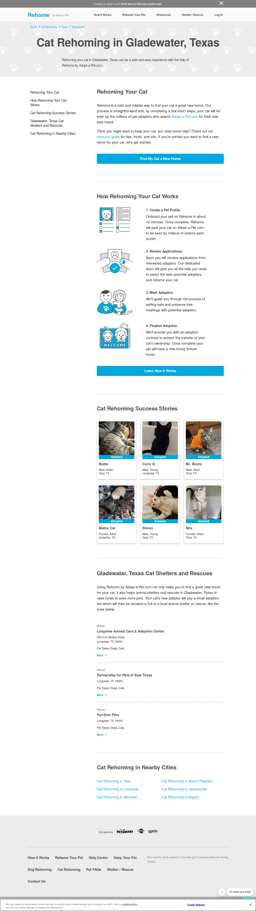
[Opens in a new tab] (126, 831)
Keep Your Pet (125, 857)
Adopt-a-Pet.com (185, 116)
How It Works (102, 15)
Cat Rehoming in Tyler (114, 780)
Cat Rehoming (49, 27)
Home (33, 27)
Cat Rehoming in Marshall (117, 796)
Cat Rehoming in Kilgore (180, 796)
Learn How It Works (160, 370)
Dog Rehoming (40, 869)
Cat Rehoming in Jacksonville (184, 788)
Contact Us (37, 881)
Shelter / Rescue (192, 15)
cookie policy (130, 904)
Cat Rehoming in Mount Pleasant (187, 780)
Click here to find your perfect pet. (141, 4)
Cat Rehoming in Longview (117, 788)
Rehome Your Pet (133, 15)
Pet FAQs (93, 869)
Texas (64, 27)
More (100, 655)
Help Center (98, 857)
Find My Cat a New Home (160, 158)
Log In (219, 15)
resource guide (108, 136)
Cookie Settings (196, 904)
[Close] (250, 904)
